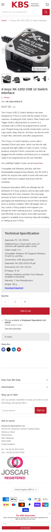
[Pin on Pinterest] (19, 349)
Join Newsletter (25, 528)
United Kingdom (24, 490)
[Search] (46, 12)
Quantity (4, 296)
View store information (13, 328)
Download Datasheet (14, 288)
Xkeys (7, 97)
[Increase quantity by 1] (25, 301)
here (41, 163)
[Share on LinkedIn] (14, 349)
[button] (6, 78)
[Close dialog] (49, 513)
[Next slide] (48, 79)
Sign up (40, 410)
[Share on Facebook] (3, 349)
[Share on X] (9, 349)
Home (4, 20)
